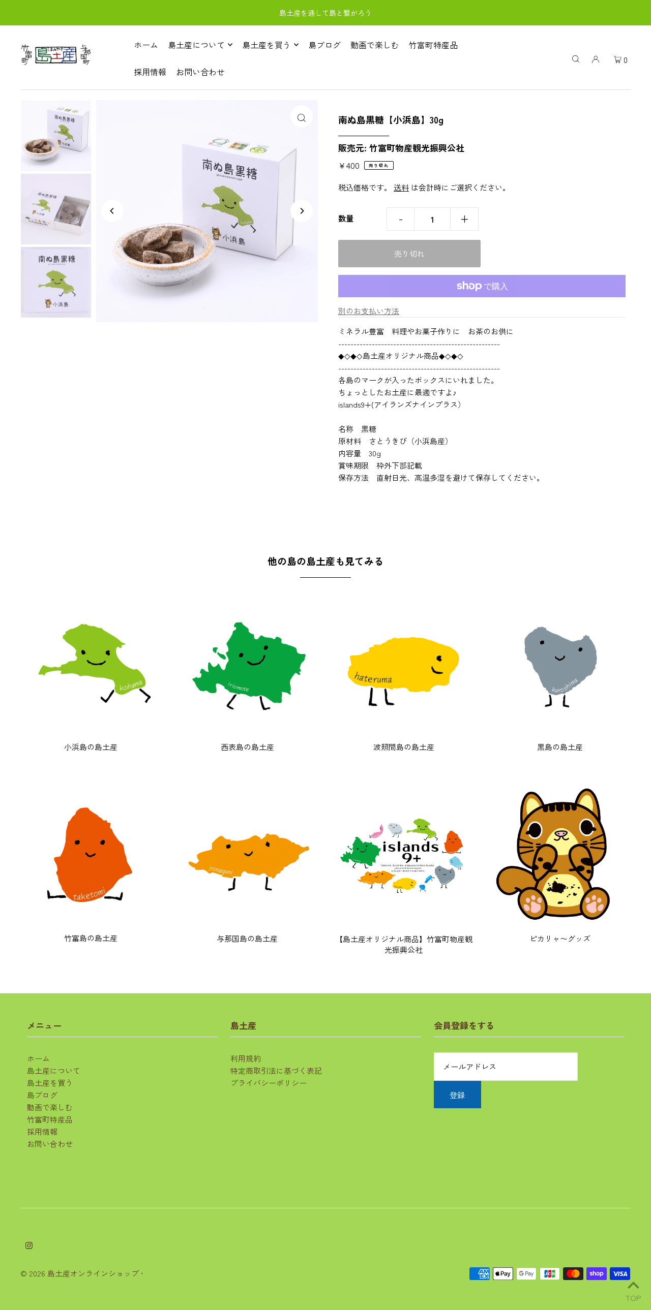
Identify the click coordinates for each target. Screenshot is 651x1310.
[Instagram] (29, 1246)
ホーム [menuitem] (146, 45)
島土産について (53, 1070)
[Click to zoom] (301, 116)
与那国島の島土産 (247, 938)
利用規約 (245, 1058)
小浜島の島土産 (90, 746)
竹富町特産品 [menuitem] (433, 45)
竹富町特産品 (50, 1119)
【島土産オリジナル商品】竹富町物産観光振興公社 (403, 944)
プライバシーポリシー (268, 1082)
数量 (345, 218)
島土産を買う (50, 1082)
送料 (401, 187)
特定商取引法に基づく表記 (276, 1070)
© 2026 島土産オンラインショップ (79, 1273)
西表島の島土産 (247, 746)
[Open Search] (575, 58)
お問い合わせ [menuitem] (200, 72)
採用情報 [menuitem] (150, 72)
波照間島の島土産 (403, 746)
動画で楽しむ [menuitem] (374, 45)
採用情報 (42, 1131)
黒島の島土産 (560, 746)
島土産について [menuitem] (196, 45)
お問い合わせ (50, 1143)
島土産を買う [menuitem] (266, 45)
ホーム (38, 1058)
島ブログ (42, 1094)
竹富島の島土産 (90, 937)
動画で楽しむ (50, 1107)
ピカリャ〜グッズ (559, 938)
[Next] (301, 211)
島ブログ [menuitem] (324, 45)
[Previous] (112, 211)
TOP (633, 1296)
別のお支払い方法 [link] (368, 310)
